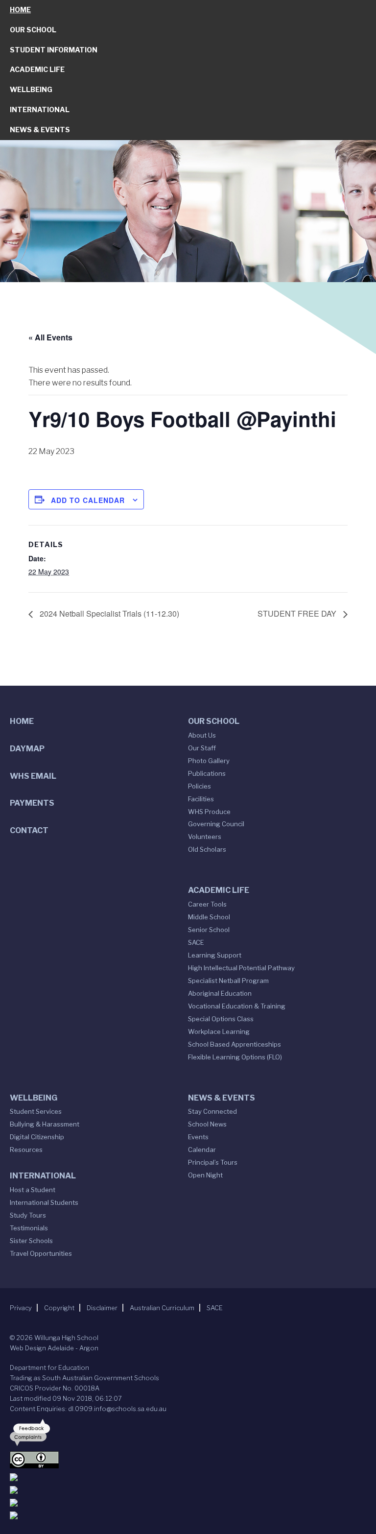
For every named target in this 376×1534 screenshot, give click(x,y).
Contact (29, 830)
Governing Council (216, 824)
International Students (44, 1202)
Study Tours (28, 1215)
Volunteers (204, 836)
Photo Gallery (209, 761)
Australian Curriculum (162, 1308)
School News (207, 1124)
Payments (32, 803)
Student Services (36, 1111)
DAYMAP (27, 748)
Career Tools (207, 904)
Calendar (202, 1149)
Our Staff (202, 748)
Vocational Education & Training (236, 1006)
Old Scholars (207, 849)
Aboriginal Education (220, 993)
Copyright (59, 1308)
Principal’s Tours (212, 1162)
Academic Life (37, 69)
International (40, 109)
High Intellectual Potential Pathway (241, 968)
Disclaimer (102, 1308)
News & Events (40, 129)
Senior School (209, 930)
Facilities (201, 799)
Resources (26, 1149)
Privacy (21, 1308)
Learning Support (214, 955)
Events (198, 1137)
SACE (196, 942)
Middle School (209, 917)
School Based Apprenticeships (234, 1044)
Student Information (53, 50)
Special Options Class (221, 1019)
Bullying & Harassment (44, 1124)
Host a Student (32, 1190)
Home (20, 9)
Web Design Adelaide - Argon (54, 1348)
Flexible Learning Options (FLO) (235, 1057)
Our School (33, 29)
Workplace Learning (219, 1031)
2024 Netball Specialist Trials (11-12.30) (108, 613)
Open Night (205, 1175)
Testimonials (29, 1228)
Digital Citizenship (37, 1137)
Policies (199, 786)
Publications (207, 773)
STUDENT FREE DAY (298, 613)
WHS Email (33, 776)
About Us (202, 735)
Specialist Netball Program (228, 980)
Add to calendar (88, 500)
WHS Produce (209, 811)
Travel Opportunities (41, 1253)
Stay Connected (212, 1111)
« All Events (50, 337)
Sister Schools (31, 1241)
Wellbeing (31, 89)
